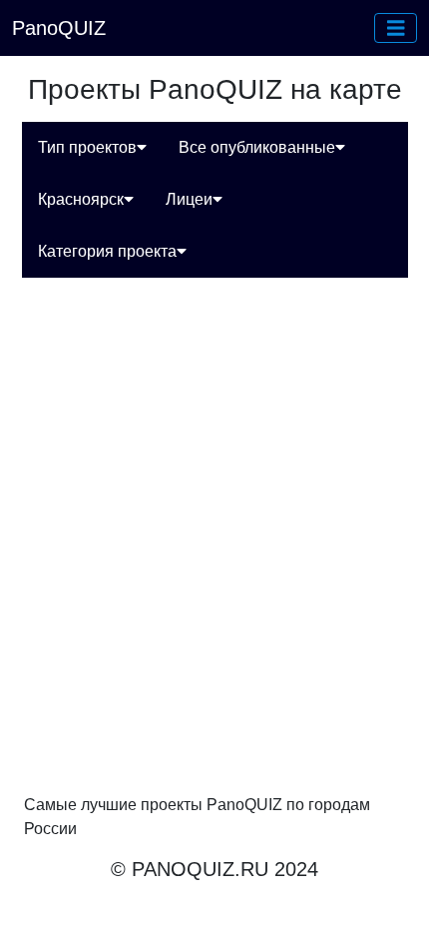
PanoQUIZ (59, 28)
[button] (396, 28)
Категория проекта (107, 251)
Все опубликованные (257, 147)
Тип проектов (87, 147)
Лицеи (189, 199)
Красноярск (81, 199)
